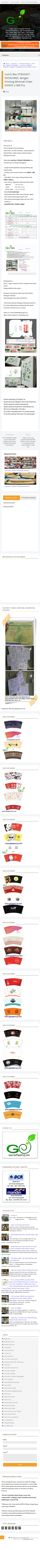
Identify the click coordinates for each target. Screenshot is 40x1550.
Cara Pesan (7, 1347)
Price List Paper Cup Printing (12, 1411)
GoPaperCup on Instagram (38, 1546)
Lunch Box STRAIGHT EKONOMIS (14, 1376)
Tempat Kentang (9, 1423)
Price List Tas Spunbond (11, 1417)
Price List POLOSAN (10, 1414)
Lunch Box (14, 63)
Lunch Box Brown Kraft (11, 1368)
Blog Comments (12, 497)
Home (7, 63)
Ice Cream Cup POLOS (10, 1359)
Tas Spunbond (8, 1420)
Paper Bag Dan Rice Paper (12, 1382)
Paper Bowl (7, 1385)
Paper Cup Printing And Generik (19, 1225)
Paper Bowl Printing (10, 1388)
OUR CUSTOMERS (15, 2)
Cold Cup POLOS (9, 1350)
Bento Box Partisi (9, 1342)
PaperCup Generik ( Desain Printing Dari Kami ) (24, 1270)
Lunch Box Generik (9, 1371)
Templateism (33, 1538)
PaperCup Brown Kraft (11, 1402)
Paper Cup (7, 1394)
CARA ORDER (5, 2)
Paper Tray (7, 1399)
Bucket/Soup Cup (9, 1344)
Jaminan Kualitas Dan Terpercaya (13, 1362)
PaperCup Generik (9, 1405)
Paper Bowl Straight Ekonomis (13, 1391)
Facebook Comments (29, 497)
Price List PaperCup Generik (29, 2)
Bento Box (7, 1339)
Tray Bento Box (8, 1426)
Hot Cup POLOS (8, 1356)
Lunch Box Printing (24, 63)
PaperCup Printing (9, 1408)
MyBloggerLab (17, 1539)
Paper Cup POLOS (9, 1397)
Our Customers (8, 1379)
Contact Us (13, 1215)
